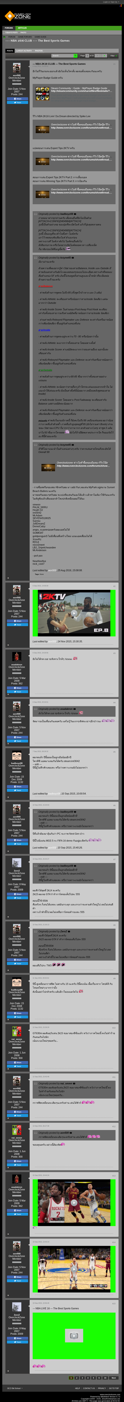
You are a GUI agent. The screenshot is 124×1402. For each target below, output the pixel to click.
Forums (9, 28)
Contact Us (89, 1388)
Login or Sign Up (110, 2)
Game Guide (40, 37)
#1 (114, 64)
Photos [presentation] (39, 51)
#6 (114, 805)
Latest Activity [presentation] (24, 51)
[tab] (10, 51)
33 (105, 1378)
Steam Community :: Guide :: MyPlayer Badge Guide (79, 88)
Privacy (102, 1388)
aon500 (17, 75)
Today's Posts (11, 32)
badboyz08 (17, 763)
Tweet (18, 102)
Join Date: (13, 89)
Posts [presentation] (10, 51)
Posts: (14, 94)
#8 (114, 925)
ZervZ (17, 871)
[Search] (75, 56)
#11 (114, 1077)
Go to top (114, 1388)
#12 (114, 1126)
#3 (114, 653)
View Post (75, 214)
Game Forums (25, 37)
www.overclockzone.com (110, 1395)
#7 (114, 859)
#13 (114, 1176)
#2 (114, 586)
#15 (114, 1304)
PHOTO (23, 32)
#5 (114, 752)
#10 (114, 1028)
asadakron (16, 664)
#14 (114, 1242)
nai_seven (16, 1039)
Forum (11, 37)
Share (18, 99)
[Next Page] (104, 55)
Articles (22, 28)
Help (77, 1388)
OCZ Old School (14, 1388)
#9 (114, 979)
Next (114, 1378)
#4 (114, 703)
